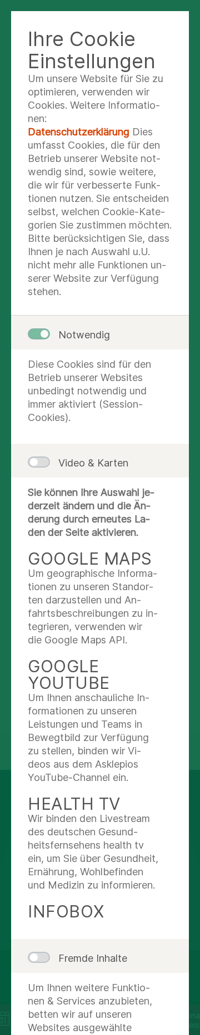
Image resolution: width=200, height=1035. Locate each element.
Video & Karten (93, 463)
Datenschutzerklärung (78, 132)
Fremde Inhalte (92, 958)
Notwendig (84, 335)
